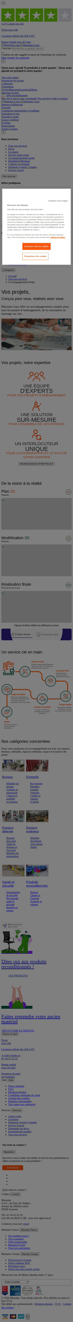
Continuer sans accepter (58, 201)
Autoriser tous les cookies (36, 246)
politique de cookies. (57, 237)
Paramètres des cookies (35, 256)
